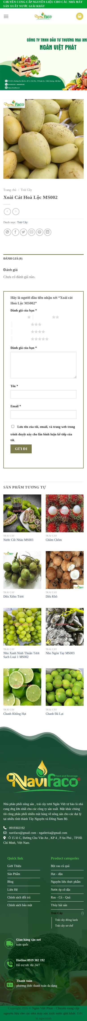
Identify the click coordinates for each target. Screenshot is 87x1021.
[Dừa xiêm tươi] (22, 570)
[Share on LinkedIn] (47, 232)
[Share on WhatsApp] (7, 232)
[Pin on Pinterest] (39, 232)
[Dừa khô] (65, 570)
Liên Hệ (12, 889)
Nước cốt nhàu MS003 (18, 540)
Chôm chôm (54, 540)
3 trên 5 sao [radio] (21, 324)
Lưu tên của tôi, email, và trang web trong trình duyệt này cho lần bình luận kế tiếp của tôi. (42, 433)
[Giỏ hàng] (79, 16)
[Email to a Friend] (31, 232)
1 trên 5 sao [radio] (17, 317)
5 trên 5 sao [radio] (21, 339)
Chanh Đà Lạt (54, 713)
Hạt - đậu (57, 874)
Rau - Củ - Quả (60, 897)
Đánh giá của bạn (23, 310)
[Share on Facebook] (15, 232)
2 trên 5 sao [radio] (42, 317)
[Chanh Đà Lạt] (65, 687)
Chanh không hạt (14, 713)
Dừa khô (51, 596)
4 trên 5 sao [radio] (21, 331)
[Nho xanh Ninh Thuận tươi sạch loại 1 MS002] (22, 627)
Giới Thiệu (14, 866)
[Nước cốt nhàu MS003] (22, 513)
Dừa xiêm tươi (13, 596)
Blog (10, 881)
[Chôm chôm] (65, 513)
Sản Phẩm (13, 874)
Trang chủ (9, 190)
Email (15, 406)
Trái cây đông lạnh (66, 919)
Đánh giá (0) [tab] (12, 258)
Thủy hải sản (59, 905)
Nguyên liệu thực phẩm (66, 881)
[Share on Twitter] (23, 232)
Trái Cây (26, 190)
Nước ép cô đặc (60, 889)
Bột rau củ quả (60, 866)
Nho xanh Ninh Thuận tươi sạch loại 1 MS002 (21, 655)
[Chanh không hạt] (22, 687)
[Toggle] (82, 913)
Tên (14, 386)
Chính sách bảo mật (19, 905)
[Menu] (6, 16)
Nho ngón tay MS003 (60, 653)
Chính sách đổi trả (18, 897)
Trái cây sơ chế (64, 925)
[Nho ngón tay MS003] (65, 627)
